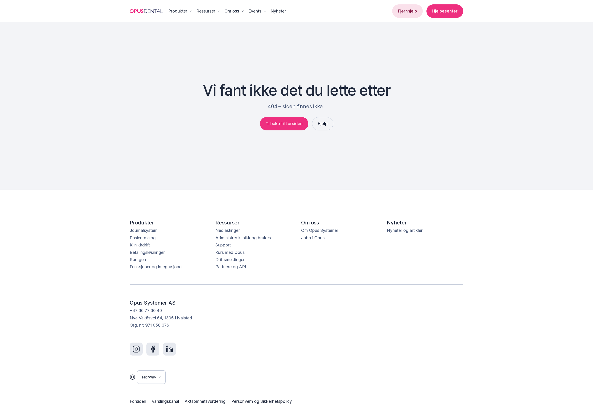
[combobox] (151, 377)
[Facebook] (152, 349)
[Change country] (132, 377)
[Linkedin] (169, 349)
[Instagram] (136, 349)
